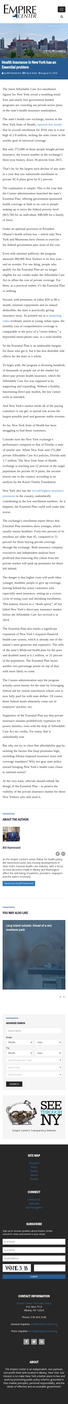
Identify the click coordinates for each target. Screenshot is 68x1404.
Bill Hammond (14, 73)
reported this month (49, 124)
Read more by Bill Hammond (19, 883)
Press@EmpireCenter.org (43, 1331)
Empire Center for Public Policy (34, 1303)
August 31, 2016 (49, 73)
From (9, 1037)
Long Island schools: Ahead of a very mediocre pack (29, 927)
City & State (31, 73)
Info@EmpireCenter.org (44, 1324)
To (7, 1048)
